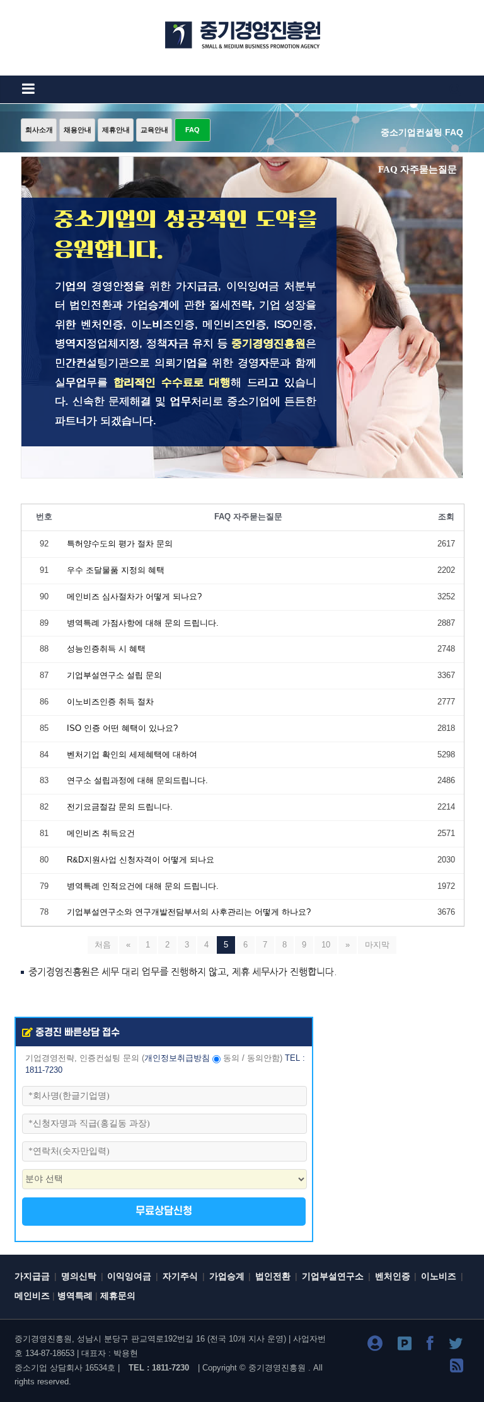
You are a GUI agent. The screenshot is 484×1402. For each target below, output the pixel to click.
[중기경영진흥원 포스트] (404, 1345)
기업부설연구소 (333, 1276)
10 (325, 944)
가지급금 (32, 1276)
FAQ (192, 129)
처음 (103, 944)
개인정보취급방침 (177, 1058)
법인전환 (273, 1276)
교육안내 (154, 129)
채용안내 (77, 129)
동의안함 (263, 1058)
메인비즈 (32, 1296)
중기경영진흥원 (277, 1367)
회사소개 (39, 129)
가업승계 (227, 1276)
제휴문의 (117, 1296)
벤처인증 (392, 1276)
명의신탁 (78, 1276)
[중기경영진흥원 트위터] (456, 1345)
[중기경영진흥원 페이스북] (430, 1345)
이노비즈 (438, 1276)
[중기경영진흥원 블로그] (375, 1345)
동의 (231, 1058)
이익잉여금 (129, 1276)
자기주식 (180, 1276)
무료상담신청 (163, 1211)
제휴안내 (116, 129)
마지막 (377, 944)
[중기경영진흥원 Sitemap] (457, 1367)
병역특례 (75, 1296)
